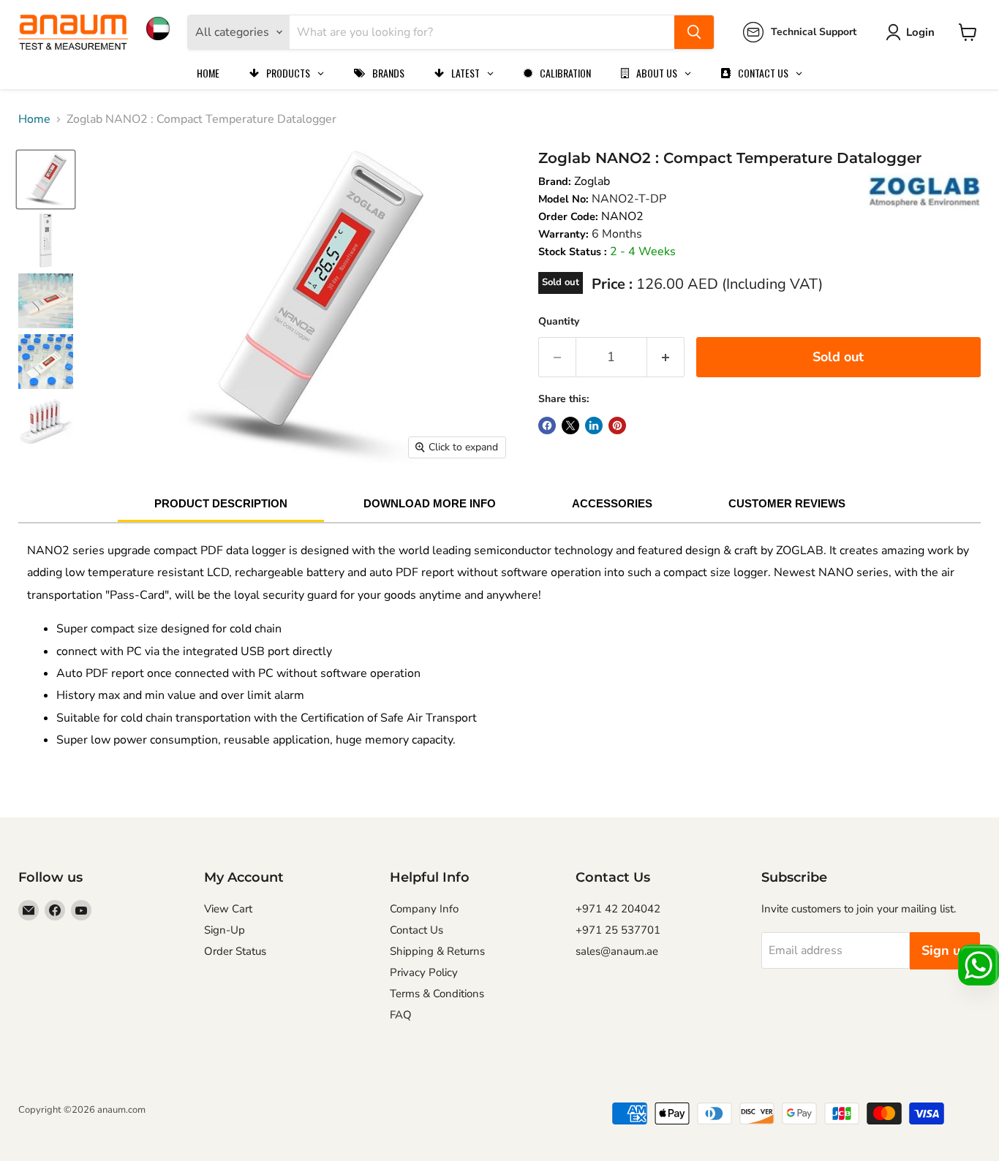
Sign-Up (224, 930)
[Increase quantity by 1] (666, 357)
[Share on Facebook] (547, 425)
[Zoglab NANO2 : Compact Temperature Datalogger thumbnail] (46, 179)
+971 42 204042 (618, 908)
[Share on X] (570, 425)
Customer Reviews (786, 503)
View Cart (228, 908)
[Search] (694, 32)
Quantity (558, 321)
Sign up (944, 950)
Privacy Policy (424, 972)
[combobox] (482, 32)
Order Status (235, 951)
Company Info (424, 908)
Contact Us (416, 930)
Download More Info (429, 503)
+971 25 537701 (618, 930)
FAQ (401, 1014)
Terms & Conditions (437, 993)
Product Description (220, 503)
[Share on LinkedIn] (594, 425)
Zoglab (592, 181)
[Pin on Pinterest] (617, 425)
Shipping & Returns (437, 951)
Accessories (612, 503)
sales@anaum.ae (617, 951)
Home (34, 119)
